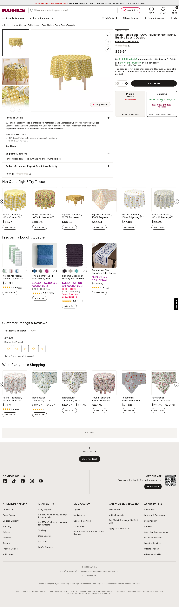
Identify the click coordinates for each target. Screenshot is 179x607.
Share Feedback (89, 459)
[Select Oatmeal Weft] (70, 271)
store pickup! (81, 3)
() (19, 287)
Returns (49, 159)
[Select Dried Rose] (11, 271)
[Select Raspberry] (47, 271)
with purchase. (51, 3)
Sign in (118, 65)
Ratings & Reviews (16, 330)
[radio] (130, 104)
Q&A (33, 330)
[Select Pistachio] (5, 271)
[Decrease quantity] (117, 83)
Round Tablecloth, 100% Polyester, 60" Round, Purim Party (43, 216)
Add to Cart (10, 227)
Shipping (162, 94)
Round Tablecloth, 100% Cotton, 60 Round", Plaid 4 (12, 216)
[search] (32, 10)
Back (7, 25)
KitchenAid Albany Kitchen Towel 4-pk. (13, 277)
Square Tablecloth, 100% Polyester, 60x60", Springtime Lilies (102, 216)
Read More (11, 146)
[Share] (108, 42)
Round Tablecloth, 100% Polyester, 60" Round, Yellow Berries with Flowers (163, 216)
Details (173, 59)
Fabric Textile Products (65, 25)
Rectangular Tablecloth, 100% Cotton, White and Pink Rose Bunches (163, 399)
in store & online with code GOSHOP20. (120, 3)
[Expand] (108, 49)
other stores (134, 114)
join (125, 65)
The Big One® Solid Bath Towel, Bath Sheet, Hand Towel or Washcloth (43, 277)
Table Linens (33, 25)
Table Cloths (47, 25)
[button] (122, 45)
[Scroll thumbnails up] (12, 109)
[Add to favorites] (108, 34)
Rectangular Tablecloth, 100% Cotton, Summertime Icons (73, 399)
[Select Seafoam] (76, 271)
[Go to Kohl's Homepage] (13, 10)
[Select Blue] (34, 271)
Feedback (176, 304)
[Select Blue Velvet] (17, 271)
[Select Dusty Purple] (64, 271)
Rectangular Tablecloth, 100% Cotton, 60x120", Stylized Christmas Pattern (131, 399)
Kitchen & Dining (19, 25)
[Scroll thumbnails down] (19, 109)
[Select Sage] (40, 271)
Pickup (130, 94)
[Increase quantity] (126, 83)
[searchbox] (73, 10)
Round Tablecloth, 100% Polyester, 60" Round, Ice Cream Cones (133, 216)
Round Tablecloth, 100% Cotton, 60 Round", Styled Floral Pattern (103, 399)
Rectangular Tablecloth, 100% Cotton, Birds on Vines (44, 399)
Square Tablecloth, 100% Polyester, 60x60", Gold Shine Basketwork (72, 216)
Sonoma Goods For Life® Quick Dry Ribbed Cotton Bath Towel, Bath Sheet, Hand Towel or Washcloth (74, 277)
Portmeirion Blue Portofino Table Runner (104, 271)
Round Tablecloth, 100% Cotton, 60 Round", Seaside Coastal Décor (12, 399)
